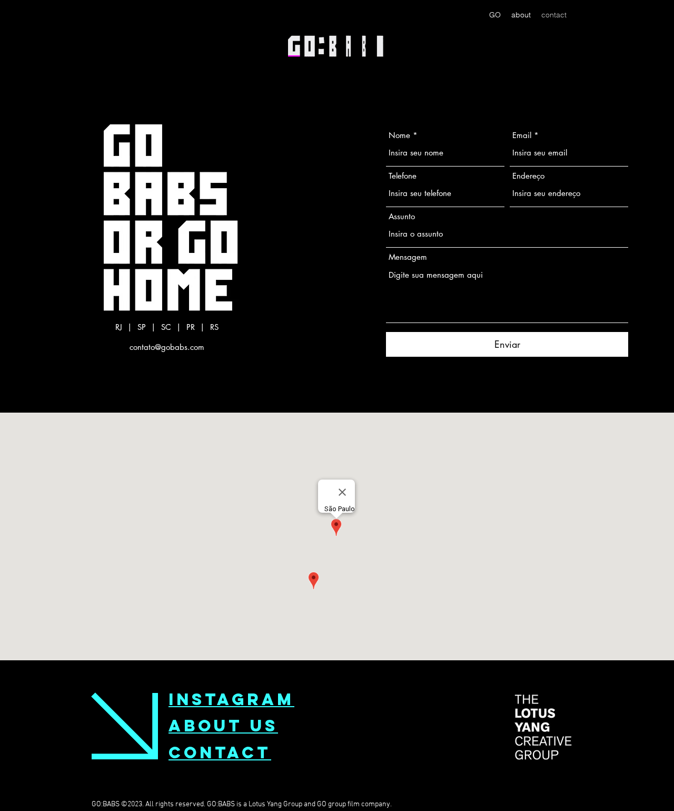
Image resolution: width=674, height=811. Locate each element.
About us (223, 726)
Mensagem (408, 257)
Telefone (403, 176)
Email (521, 135)
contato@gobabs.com (167, 347)
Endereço (528, 176)
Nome (399, 135)
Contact (219, 752)
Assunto (402, 216)
